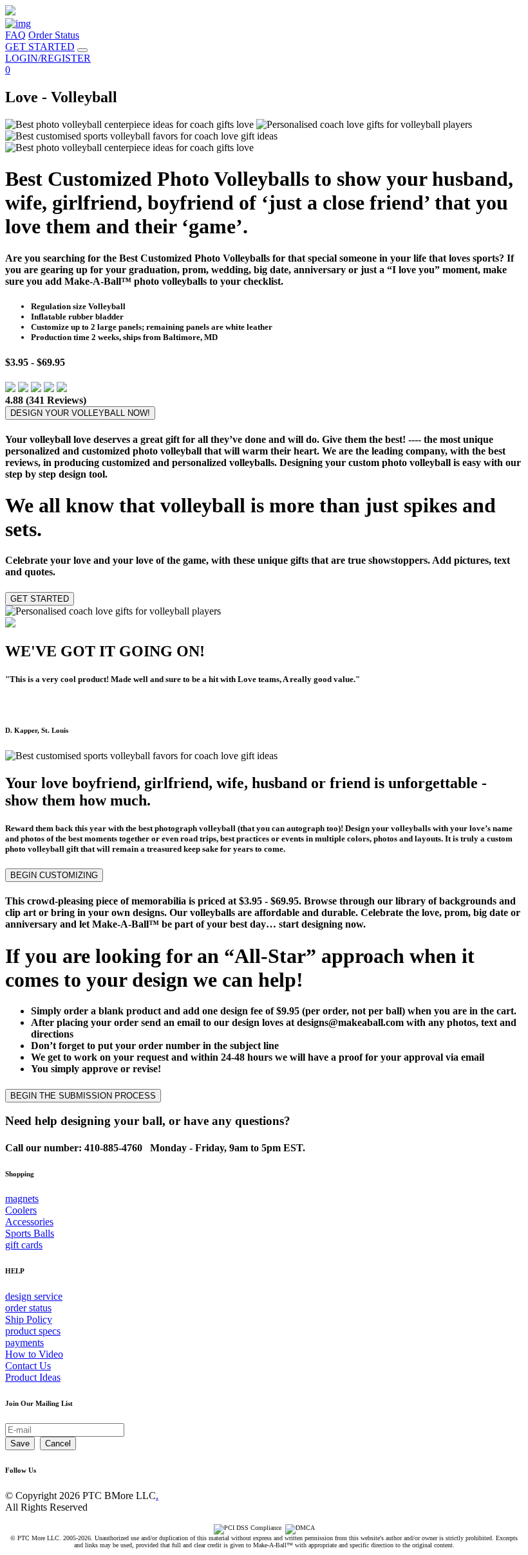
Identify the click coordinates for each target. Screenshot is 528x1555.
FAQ (15, 35)
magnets (22, 1198)
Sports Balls (29, 1233)
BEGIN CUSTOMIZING (54, 875)
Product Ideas (33, 1377)
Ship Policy (28, 1319)
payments (24, 1342)
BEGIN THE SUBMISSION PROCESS (83, 1096)
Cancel (58, 1443)
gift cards (23, 1244)
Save (20, 1443)
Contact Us (28, 1365)
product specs (33, 1331)
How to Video (34, 1354)
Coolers (21, 1210)
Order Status (53, 35)
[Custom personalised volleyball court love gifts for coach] (113, 611)
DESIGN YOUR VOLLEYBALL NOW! (80, 413)
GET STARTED (40, 46)
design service (33, 1296)
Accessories (29, 1221)
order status (28, 1307)
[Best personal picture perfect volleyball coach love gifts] (141, 756)
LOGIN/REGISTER (48, 58)
